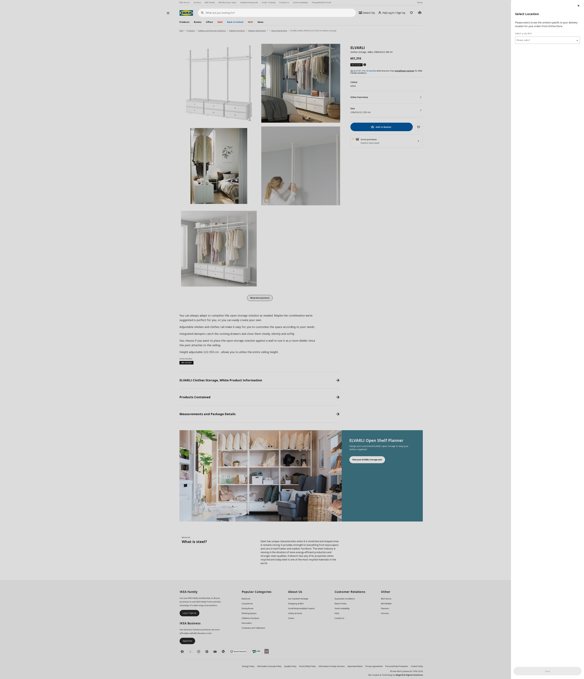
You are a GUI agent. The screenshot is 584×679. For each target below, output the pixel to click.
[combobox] (547, 40)
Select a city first (523, 33)
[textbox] (547, 40)
